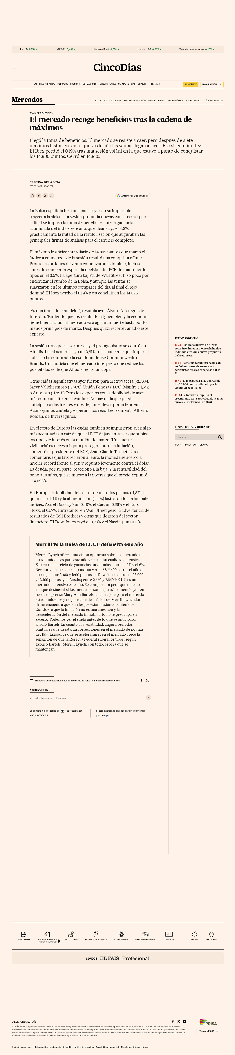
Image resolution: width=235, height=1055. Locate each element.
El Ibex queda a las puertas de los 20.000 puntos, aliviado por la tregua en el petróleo (197, 384)
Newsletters (126, 1047)
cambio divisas (121, 940)
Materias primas (157, 101)
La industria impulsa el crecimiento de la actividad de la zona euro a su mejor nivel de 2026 (199, 398)
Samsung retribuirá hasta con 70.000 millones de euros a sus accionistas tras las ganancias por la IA (198, 368)
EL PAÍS (154, 82)
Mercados (62, 84)
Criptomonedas (194, 101)
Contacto (16, 1047)
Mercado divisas (112, 101)
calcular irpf (23, 940)
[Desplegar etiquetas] (148, 697)
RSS (118, 1047)
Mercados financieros (41, 698)
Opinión (142, 84)
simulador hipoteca (47, 940)
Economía (75, 84)
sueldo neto (71, 940)
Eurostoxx (190, 445)
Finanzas (61, 698)
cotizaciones (169, 940)
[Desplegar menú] (14, 67)
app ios (194, 940)
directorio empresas (145, 940)
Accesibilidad (102, 1047)
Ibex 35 (24, 49)
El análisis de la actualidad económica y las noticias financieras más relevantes (77, 680)
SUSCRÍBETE (191, 84)
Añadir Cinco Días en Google (134, 196)
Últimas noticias (126, 84)
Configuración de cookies (61, 1047)
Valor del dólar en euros (191, 49)
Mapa (112, 1047)
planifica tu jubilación (96, 940)
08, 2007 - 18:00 (41, 186)
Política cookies (40, 1047)
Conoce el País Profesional (118, 958)
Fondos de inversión (135, 101)
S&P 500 (60, 49)
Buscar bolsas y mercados (192, 427)
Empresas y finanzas (44, 84)
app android (211, 940)
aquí (106, 715)
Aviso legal (26, 1047)
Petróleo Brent (101, 49)
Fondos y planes (107, 84)
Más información (39, 714)
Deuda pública (175, 101)
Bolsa (98, 101)
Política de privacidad (84, 1047)
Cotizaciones (89, 84)
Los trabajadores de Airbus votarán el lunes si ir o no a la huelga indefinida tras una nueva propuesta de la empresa (198, 350)
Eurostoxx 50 (144, 49)
